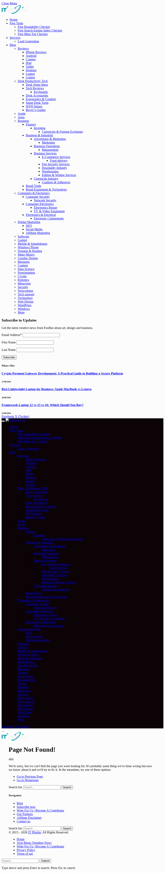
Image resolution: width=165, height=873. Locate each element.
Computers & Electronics (34, 193)
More (21, 312)
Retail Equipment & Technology (46, 189)
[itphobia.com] (15, 420)
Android (31, 55)
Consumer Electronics (40, 204)
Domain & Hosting (30, 251)
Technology (25, 298)
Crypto (22, 276)
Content (23, 265)
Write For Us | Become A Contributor (40, 810)
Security (23, 287)
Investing (39, 128)
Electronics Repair (45, 207)
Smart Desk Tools (37, 102)
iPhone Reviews (36, 52)
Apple (22, 113)
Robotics (23, 280)
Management (50, 149)
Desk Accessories (37, 95)
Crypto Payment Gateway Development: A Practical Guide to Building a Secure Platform (62, 373)
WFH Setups (34, 106)
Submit (45, 860)
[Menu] (3, 421)
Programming (26, 272)
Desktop (31, 70)
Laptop (30, 74)
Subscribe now (26, 807)
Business (23, 121)
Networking (25, 290)
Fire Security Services (56, 164)
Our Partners (25, 814)
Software (23, 236)
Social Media (34, 229)
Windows (24, 308)
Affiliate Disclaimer (29, 817)
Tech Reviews (35, 88)
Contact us (23, 821)
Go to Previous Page (30, 776)
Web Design (25, 301)
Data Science (26, 269)
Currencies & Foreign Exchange (62, 131)
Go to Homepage (28, 780)
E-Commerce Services (56, 157)
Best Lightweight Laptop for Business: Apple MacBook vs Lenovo (47, 389)
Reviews (23, 48)
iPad (28, 63)
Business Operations (47, 146)
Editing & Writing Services (59, 175)
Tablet (30, 66)
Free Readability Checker (34, 27)
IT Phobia (34, 832)
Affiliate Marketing (38, 233)
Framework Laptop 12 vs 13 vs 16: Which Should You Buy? (43, 405)
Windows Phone (28, 247)
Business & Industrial (39, 135)
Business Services (45, 153)
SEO (29, 225)
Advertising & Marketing (50, 139)
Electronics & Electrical (41, 214)
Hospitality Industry (54, 167)
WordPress (24, 305)
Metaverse (24, 283)
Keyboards (41, 92)
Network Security (45, 200)
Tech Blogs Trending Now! (34, 842)
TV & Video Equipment (49, 211)
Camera (31, 59)
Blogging (24, 261)
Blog (13, 45)
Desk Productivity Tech (33, 81)
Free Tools (16, 23)
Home (14, 19)
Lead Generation (28, 41)
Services (15, 37)
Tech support (26, 294)
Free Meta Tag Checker (33, 34)
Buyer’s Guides (36, 110)
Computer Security (38, 196)
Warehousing (50, 171)
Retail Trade (33, 186)
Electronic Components (49, 218)
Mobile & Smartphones (32, 243)
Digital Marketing (29, 222)
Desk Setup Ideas (37, 84)
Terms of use (25, 853)
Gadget (30, 77)
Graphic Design (28, 258)
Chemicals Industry (46, 178)
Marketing (48, 142)
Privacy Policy (26, 850)
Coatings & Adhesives (56, 182)
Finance (31, 124)
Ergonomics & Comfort (41, 99)
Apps (21, 117)
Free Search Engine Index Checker (40, 30)
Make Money (26, 254)
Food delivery (59, 160)
